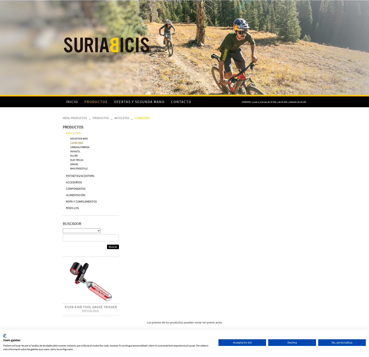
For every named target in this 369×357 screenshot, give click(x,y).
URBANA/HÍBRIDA (79, 147)
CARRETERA (142, 118)
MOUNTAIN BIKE (79, 138)
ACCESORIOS (74, 182)
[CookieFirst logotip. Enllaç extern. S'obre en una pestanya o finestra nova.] (4, 336)
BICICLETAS (121, 118)
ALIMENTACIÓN (75, 195)
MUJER (74, 155)
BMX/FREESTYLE (79, 168)
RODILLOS (72, 208)
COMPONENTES (75, 189)
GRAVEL (74, 164)
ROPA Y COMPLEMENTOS (81, 201)
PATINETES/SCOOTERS (80, 176)
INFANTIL (75, 151)
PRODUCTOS (101, 118)
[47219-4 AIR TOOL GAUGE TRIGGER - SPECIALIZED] (91, 281)
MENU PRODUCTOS (75, 118)
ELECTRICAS (76, 160)
